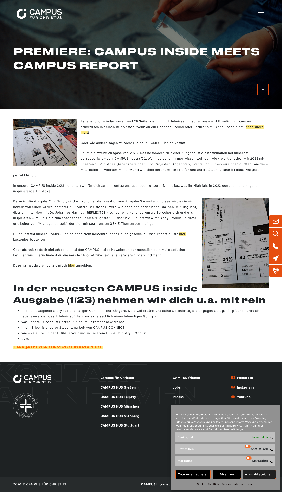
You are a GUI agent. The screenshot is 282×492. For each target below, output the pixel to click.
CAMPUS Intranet (155, 484)
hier (182, 234)
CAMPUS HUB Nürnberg (120, 416)
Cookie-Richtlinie (208, 484)
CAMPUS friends (186, 378)
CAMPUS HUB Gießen (118, 387)
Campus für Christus (117, 378)
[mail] (275, 221)
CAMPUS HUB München (120, 406)
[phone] (275, 246)
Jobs (177, 387)
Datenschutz (230, 484)
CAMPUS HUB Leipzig (118, 397)
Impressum (247, 484)
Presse (178, 397)
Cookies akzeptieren (193, 474)
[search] (275, 233)
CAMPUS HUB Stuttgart (120, 425)
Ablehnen (227, 474)
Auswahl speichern (259, 474)
